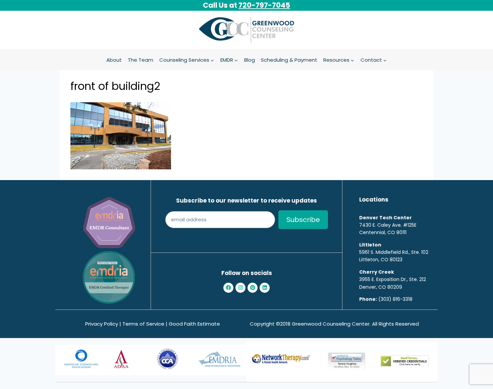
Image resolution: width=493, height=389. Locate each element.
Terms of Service (143, 323)
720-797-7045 (264, 5)
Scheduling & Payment (289, 59)
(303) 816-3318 (395, 299)
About (114, 59)
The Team (140, 59)
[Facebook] (228, 288)
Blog (249, 59)
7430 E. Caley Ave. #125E (388, 225)
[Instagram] (240, 288)
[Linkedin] (265, 288)
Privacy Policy (101, 323)
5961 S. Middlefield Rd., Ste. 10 (392, 252)
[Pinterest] (253, 288)
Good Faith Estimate (194, 323)
